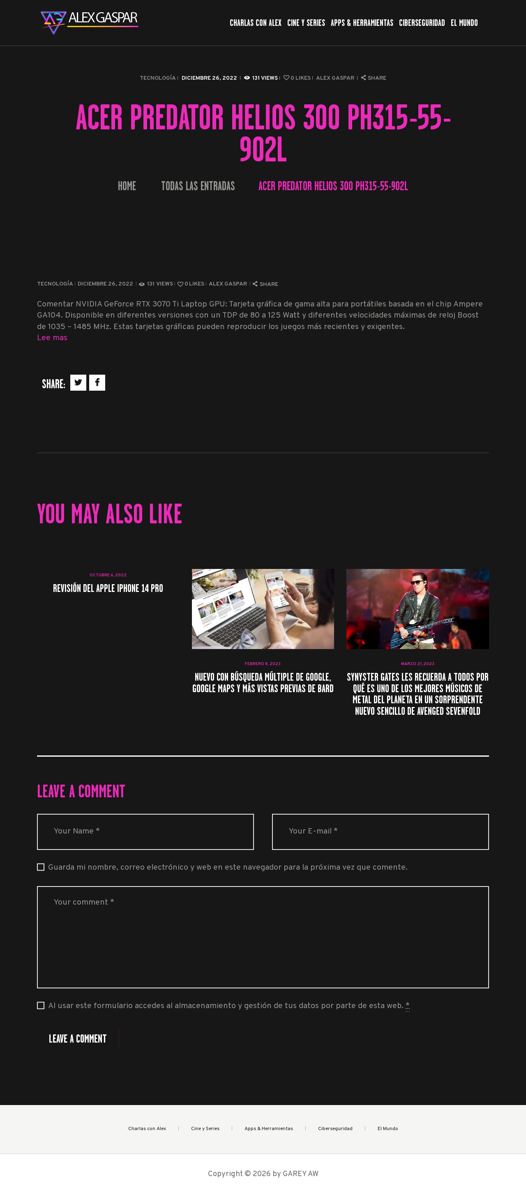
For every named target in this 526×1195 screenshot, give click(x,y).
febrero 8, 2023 (263, 664)
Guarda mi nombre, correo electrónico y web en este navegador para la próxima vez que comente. (228, 868)
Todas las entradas (198, 186)
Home (127, 186)
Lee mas (52, 338)
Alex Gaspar (335, 78)
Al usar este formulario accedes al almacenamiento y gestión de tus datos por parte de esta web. (229, 1006)
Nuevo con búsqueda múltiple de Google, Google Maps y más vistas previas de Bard (263, 682)
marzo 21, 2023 (417, 664)
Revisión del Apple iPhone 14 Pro (108, 588)
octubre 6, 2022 (108, 575)
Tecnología (158, 78)
